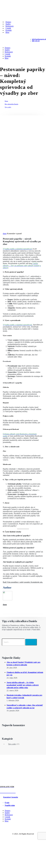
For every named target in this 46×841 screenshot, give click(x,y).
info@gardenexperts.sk (39, 39)
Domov (7, 48)
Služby (7, 50)
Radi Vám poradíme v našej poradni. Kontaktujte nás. (23, 582)
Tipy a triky (12, 744)
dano (4, 234)
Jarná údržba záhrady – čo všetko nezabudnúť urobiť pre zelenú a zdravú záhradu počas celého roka (23, 685)
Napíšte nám (10, 805)
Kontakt (8, 56)
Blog (7, 32)
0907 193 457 (36, 41)
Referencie (9, 52)
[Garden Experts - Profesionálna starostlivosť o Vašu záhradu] (9, 17)
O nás (7, 803)
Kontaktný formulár (10, 797)
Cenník (7, 54)
